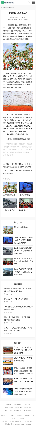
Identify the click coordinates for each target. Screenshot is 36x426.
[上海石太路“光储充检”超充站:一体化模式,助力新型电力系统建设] (10, 203)
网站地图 (4, 415)
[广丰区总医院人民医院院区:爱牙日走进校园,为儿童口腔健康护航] (8, 350)
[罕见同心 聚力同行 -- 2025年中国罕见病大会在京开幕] (8, 381)
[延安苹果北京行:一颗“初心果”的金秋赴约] (8, 361)
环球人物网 (27, 410)
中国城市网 (18, 407)
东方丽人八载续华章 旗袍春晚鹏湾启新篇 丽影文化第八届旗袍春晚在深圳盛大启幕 (23, 371)
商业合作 (28, 415)
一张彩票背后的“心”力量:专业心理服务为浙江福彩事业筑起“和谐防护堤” (23, 240)
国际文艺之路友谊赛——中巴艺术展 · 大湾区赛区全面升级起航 (18, 318)
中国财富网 (27, 407)
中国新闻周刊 (18, 410)
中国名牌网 (27, 404)
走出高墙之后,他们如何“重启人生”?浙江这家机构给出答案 (23, 261)
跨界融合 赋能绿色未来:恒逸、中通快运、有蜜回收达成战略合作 (17, 290)
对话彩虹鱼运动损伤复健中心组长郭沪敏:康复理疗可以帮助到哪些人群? (23, 391)
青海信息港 (17, 2)
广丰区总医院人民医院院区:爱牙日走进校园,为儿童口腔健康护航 (23, 350)
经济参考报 (18, 404)
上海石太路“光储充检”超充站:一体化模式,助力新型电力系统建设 (23, 250)
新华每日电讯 (9, 407)
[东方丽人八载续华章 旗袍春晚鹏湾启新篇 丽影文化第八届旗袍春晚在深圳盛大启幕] (8, 371)
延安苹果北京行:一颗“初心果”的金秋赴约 (23, 359)
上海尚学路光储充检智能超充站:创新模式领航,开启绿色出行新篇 (23, 271)
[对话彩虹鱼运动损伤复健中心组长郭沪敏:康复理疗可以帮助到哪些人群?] (8, 391)
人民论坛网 (8, 410)
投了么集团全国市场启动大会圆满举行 (17, 299)
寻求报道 (20, 415)
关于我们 (12, 415)
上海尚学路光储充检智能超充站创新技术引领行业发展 (18, 308)
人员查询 (21, 418)
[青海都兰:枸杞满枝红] (10, 187)
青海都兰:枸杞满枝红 (10, 195)
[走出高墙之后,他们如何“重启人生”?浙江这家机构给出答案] (26, 203)
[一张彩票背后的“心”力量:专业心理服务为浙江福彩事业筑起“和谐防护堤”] (26, 187)
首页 (2, 7)
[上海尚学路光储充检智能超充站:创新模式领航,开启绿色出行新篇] (8, 272)
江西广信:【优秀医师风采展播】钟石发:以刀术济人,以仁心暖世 (18, 329)
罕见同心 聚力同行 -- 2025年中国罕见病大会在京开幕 (23, 380)
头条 (13, 7)
